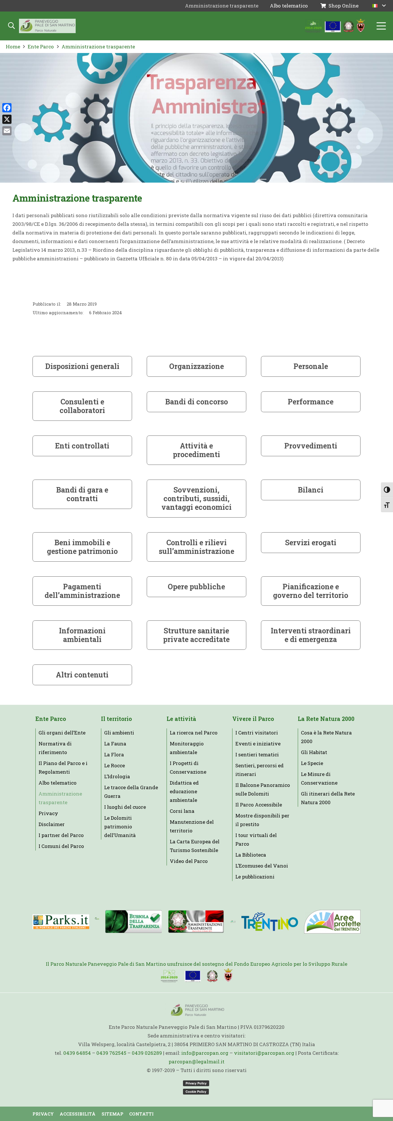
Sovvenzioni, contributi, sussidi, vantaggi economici (196, 498)
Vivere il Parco (253, 718)
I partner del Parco (61, 835)
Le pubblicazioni (254, 876)
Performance (310, 401)
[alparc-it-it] (97, 921)
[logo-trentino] (269, 921)
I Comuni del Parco (61, 846)
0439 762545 (111, 1053)
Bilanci (310, 490)
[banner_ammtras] (196, 921)
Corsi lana (182, 811)
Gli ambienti (119, 732)
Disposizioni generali (82, 366)
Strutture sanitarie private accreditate (196, 635)
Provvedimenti (310, 445)
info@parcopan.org (204, 1053)
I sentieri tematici (257, 754)
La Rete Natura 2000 (326, 718)
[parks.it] (61, 921)
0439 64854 (77, 1053)
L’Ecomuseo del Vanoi (261, 865)
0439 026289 (147, 1053)
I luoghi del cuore (125, 807)
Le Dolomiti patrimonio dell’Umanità (120, 826)
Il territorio (116, 718)
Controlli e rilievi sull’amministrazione (196, 547)
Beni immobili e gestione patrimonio (82, 547)
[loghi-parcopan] (335, 26)
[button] (379, 6)
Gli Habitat (314, 752)
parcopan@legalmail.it (196, 1061)
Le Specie (312, 763)
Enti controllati (82, 445)
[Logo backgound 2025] (47, 26)
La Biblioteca (250, 854)
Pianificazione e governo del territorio (310, 591)
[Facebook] (7, 107)
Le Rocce (114, 765)
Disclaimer (52, 824)
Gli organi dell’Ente (62, 732)
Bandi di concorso (196, 401)
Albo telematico (58, 782)
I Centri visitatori (256, 732)
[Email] (7, 131)
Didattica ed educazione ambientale (184, 791)
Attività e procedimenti (196, 450)
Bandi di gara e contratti (82, 494)
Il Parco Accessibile (258, 804)
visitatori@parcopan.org (264, 1053)
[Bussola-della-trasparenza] (133, 921)
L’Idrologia (117, 776)
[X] (7, 119)
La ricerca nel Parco (194, 732)
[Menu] (381, 26)
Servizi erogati (310, 542)
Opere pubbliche (196, 586)
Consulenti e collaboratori (82, 406)
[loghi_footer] (196, 975)
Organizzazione (196, 366)
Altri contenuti (82, 674)
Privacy (48, 813)
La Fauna (115, 743)
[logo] (233, 922)
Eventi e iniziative (258, 743)
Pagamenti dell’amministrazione (82, 591)
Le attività (181, 718)
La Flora (114, 754)
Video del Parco (189, 861)
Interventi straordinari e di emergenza (311, 635)
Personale (310, 366)
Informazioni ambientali (82, 635)
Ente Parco (50, 718)
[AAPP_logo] (332, 921)
